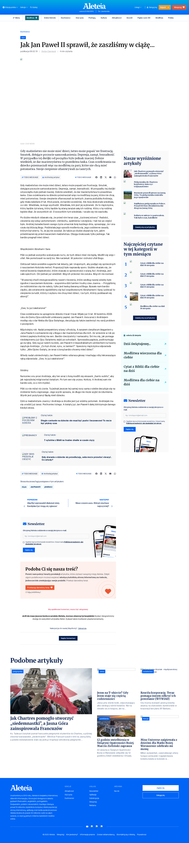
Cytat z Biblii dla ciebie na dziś (141, 369)
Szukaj (34, 7)
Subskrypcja (94, 798)
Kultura (104, 18)
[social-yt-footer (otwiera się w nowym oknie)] (87, 826)
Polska (170, 18)
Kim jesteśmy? (72, 834)
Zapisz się (29, 550)
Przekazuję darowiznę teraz (38, 587)
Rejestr (163, 7)
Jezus (102, 671)
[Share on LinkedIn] (101, 177)
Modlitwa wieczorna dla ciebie (143, 355)
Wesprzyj (178, 7)
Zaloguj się (153, 7)
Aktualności (116, 18)
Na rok (116, 791)
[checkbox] (23, 542)
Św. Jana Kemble (104, 11)
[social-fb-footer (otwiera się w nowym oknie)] (92, 826)
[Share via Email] (110, 177)
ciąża (24, 487)
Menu (17, 18)
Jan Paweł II (35, 487)
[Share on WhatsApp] (115, 177)
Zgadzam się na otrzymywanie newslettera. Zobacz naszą (54, 543)
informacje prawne (87, 834)
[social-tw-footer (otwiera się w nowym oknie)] (97, 826)
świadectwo (148, 671)
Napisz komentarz (68, 638)
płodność (48, 487)
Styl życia (79, 18)
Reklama (92, 805)
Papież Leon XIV (144, 18)
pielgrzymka (17, 671)
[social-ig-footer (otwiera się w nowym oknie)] (102, 826)
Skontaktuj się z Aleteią (126, 834)
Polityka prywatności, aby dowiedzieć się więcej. (144, 423)
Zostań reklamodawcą (106, 834)
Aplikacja (92, 794)
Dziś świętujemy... (137, 344)
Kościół (129, 18)
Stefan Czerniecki (48, 51)
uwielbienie (104, 719)
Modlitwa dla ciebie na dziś (141, 382)
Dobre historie (50, 18)
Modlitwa (30, 18)
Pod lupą (92, 18)
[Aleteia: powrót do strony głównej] (94, 6)
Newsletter (93, 791)
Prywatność (141, 834)
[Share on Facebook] (96, 177)
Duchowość (66, 18)
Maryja (145, 719)
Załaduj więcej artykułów (145, 227)
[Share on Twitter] (106, 177)
